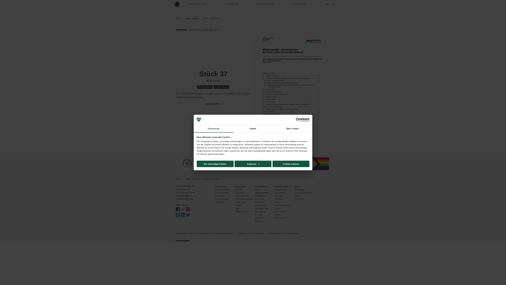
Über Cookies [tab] (292, 128)
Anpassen (251, 164)
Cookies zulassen (291, 164)
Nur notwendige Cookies (215, 164)
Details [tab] (253, 128)
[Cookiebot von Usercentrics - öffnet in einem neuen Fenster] (297, 120)
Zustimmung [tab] (213, 128)
